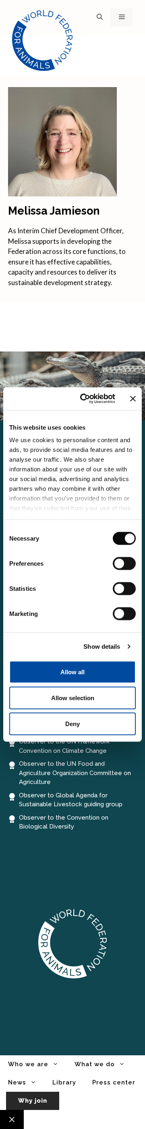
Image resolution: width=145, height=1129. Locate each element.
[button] (100, 17)
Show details (101, 646)
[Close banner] (133, 398)
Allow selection (72, 697)
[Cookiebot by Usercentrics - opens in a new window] (85, 399)
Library (64, 1082)
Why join (32, 1100)
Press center (113, 1082)
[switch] (124, 563)
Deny (72, 723)
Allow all (72, 671)
